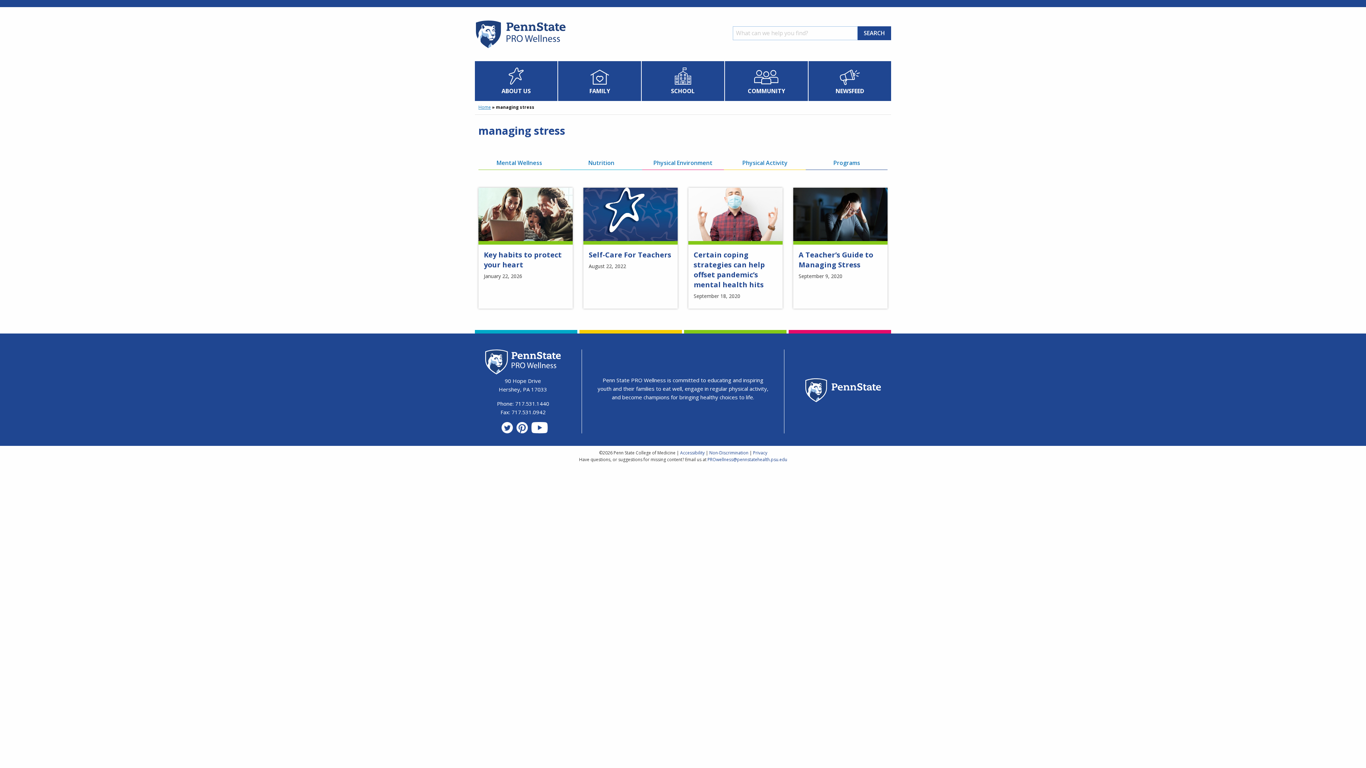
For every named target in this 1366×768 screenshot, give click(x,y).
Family (599, 91)
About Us (516, 91)
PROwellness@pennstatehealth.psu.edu (747, 460)
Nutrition (601, 163)
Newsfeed (850, 91)
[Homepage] (520, 48)
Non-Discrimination (728, 453)
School (683, 91)
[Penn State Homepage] (843, 391)
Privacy (760, 453)
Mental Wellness (519, 163)
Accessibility (692, 453)
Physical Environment (683, 163)
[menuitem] (516, 81)
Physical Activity (765, 163)
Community (766, 91)
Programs (846, 163)
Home (484, 107)
